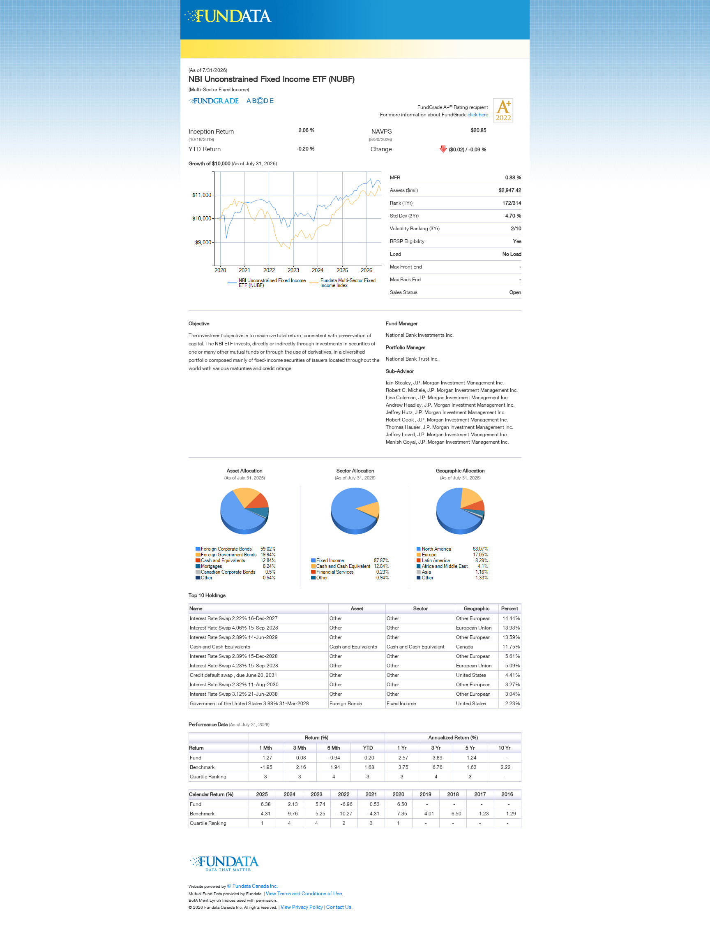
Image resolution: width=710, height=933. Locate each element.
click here (478, 114)
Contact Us (338, 907)
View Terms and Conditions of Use (304, 893)
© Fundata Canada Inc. (252, 886)
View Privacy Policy (302, 907)
